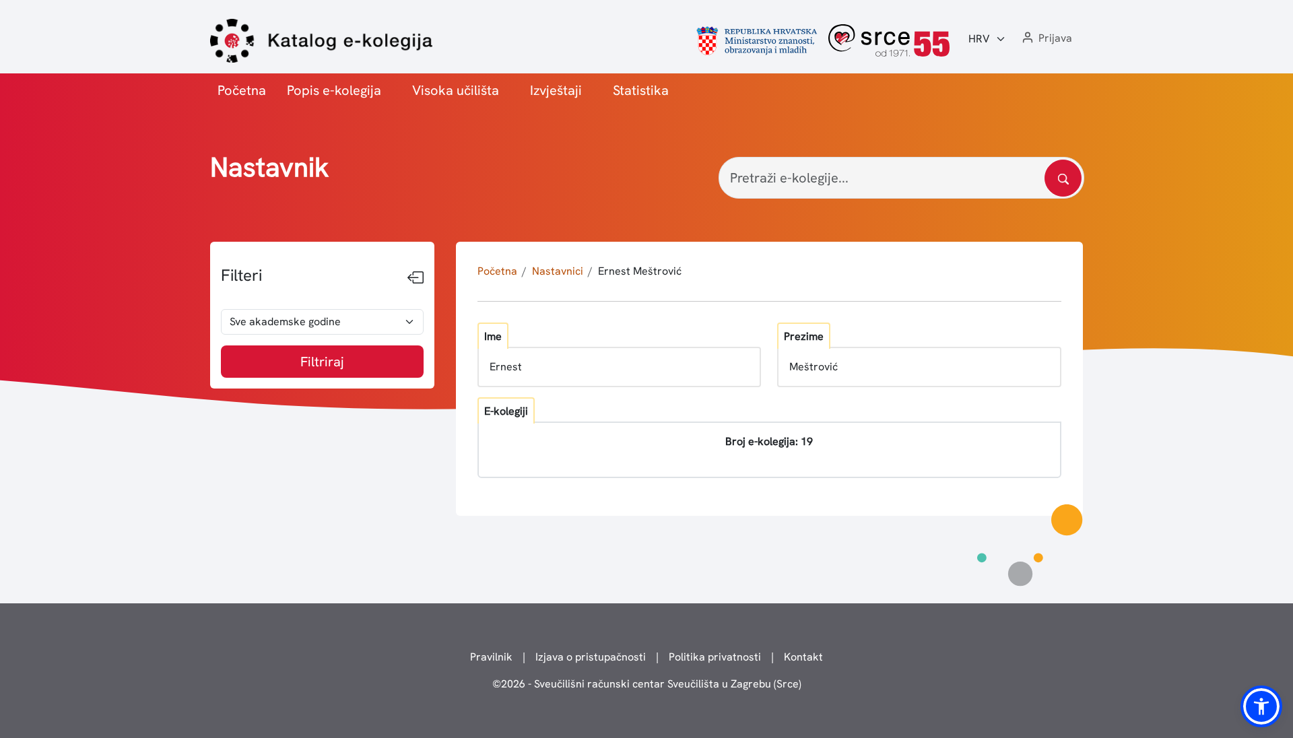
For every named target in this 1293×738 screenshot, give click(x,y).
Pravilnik (491, 657)
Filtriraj (322, 361)
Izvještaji (556, 90)
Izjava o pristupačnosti (590, 657)
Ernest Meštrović (640, 271)
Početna (242, 90)
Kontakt (803, 657)
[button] (1046, 39)
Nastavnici (557, 271)
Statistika (641, 90)
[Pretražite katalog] (1063, 178)
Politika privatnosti (715, 657)
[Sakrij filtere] (415, 278)
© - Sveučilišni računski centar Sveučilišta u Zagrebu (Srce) (646, 684)
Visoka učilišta (455, 90)
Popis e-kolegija (334, 90)
